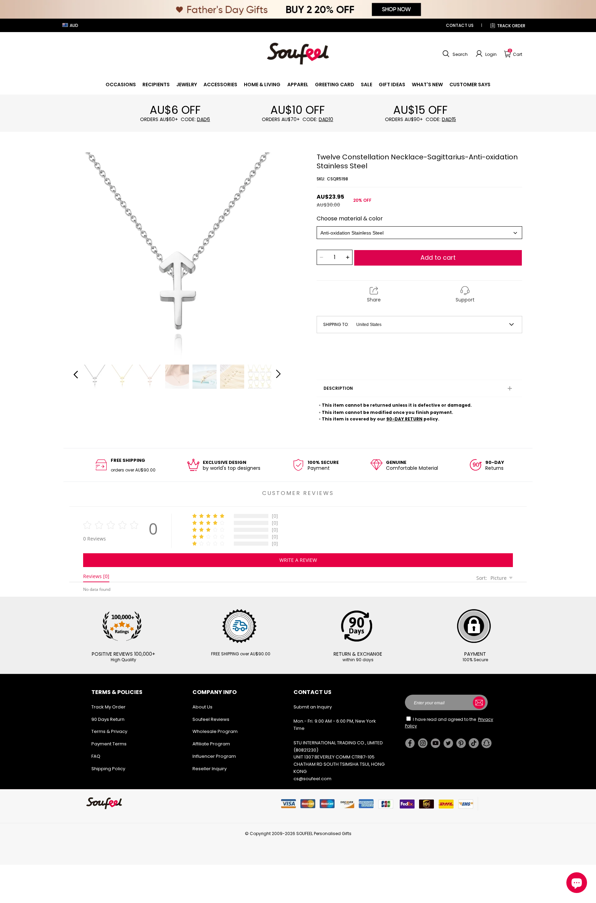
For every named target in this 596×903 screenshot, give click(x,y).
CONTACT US (460, 25)
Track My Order (108, 707)
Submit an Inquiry (313, 707)
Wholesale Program (215, 731)
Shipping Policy (108, 768)
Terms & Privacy (109, 731)
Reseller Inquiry (209, 768)
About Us (202, 707)
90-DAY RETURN (404, 419)
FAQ (95, 756)
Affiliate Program (211, 744)
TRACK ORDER (511, 26)
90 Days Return (108, 719)
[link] (121, 84)
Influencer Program (214, 756)
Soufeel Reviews (210, 719)
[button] (454, 54)
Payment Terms (109, 744)
